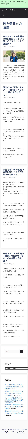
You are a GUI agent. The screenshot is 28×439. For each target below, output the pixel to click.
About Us (5, 431)
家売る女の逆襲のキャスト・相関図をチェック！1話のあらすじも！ (13, 91)
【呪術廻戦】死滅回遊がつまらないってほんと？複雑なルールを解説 (14, 406)
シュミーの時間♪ (9, 10)
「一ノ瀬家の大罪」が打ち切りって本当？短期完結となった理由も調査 (14, 387)
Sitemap (3, 429)
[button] (26, 10)
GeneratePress (21, 433)
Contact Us (11, 429)
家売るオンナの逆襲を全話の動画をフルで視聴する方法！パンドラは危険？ (13, 40)
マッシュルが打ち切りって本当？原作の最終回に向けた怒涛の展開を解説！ (14, 400)
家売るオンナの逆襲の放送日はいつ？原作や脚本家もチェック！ (13, 172)
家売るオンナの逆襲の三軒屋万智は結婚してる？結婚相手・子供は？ (13, 257)
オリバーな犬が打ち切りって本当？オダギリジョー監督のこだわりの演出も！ (14, 393)
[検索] (21, 351)
